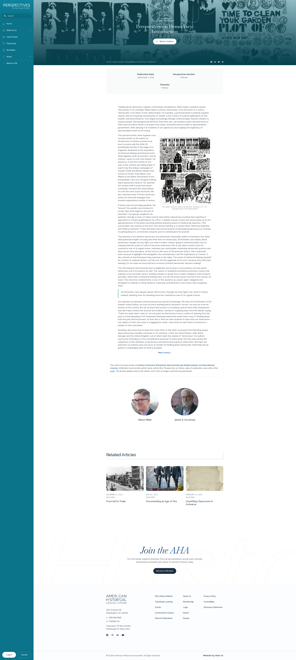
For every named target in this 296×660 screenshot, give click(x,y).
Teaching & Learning (164, 602)
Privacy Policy (210, 596)
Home (108, 62)
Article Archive (118, 62)
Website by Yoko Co (213, 655)
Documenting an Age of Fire (161, 501)
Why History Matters (164, 596)
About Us (187, 596)
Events (158, 607)
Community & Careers (164, 613)
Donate (24, 655)
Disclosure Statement (213, 607)
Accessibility (209, 602)
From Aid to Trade (116, 501)
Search (186, 613)
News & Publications (164, 618)
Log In (9, 655)
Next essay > (164, 353)
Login (185, 607)
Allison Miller (165, 18)
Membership (188, 602)
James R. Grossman (165, 21)
